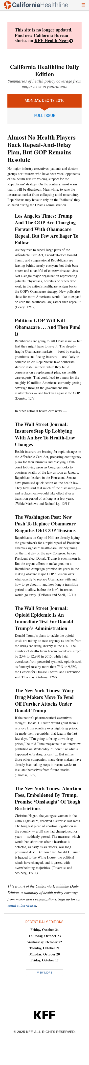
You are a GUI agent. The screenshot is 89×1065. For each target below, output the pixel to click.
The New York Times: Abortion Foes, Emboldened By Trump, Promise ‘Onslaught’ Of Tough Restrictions (48, 798)
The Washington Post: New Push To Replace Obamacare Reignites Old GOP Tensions (45, 524)
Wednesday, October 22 (44, 942)
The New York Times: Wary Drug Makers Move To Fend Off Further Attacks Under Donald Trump (44, 700)
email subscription (21, 905)
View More (44, 972)
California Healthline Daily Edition (44, 70)
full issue (44, 115)
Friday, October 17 (44, 960)
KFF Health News (51, 40)
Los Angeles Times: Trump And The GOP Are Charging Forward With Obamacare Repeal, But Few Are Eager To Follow (46, 229)
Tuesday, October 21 (44, 947)
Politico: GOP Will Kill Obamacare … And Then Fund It (48, 327)
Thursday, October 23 (44, 935)
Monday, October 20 (44, 954)
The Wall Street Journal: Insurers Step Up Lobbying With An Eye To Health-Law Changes (45, 434)
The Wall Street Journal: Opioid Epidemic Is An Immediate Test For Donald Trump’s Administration (44, 618)
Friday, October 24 (44, 929)
